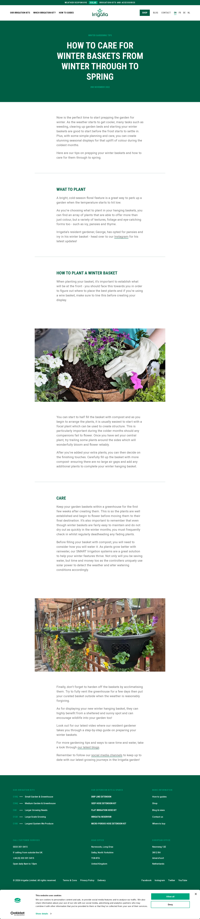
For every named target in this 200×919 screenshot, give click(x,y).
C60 (14, 810)
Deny (170, 904)
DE (184, 13)
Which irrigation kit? (44, 13)
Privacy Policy (87, 880)
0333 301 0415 (20, 847)
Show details (42, 913)
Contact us (157, 817)
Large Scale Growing (35, 817)
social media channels (106, 755)
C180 (15, 823)
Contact (166, 13)
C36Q (15, 803)
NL (189, 13)
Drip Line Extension (101, 796)
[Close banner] (196, 894)
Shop (154, 803)
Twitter (171, 880)
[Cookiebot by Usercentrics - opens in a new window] (18, 914)
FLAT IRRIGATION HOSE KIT (104, 810)
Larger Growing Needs (36, 810)
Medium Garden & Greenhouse (40, 803)
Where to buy (158, 823)
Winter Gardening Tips (100, 35)
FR (180, 13)
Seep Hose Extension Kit (103, 803)
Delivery (102, 880)
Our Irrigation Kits (20, 13)
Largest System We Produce (39, 823)
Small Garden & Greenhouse (39, 796)
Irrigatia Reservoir (101, 817)
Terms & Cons (70, 880)
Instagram (121, 236)
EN (175, 13)
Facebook (146, 880)
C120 (15, 817)
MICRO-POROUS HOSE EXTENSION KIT (108, 823)
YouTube (182, 880)
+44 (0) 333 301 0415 (23, 858)
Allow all (170, 896)
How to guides (66, 13)
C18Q (15, 796)
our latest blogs (88, 747)
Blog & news (158, 810)
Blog (155, 13)
